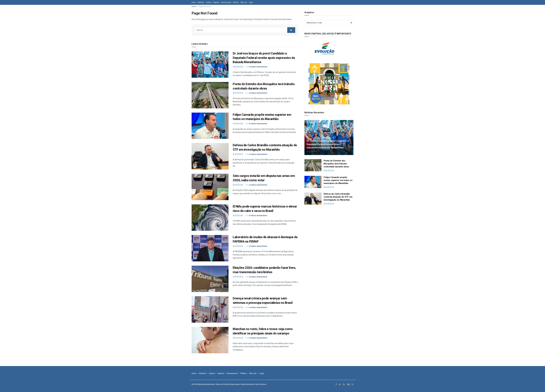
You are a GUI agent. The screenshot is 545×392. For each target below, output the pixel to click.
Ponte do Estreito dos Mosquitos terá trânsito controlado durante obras (336, 163)
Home (194, 7)
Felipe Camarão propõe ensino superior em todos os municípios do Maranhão (338, 180)
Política (236, 2)
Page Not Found (205, 7)
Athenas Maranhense (258, 67)
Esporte (216, 2)
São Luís (243, 2)
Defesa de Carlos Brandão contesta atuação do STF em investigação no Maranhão (338, 197)
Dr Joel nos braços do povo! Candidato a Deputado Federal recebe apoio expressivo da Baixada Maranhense (264, 58)
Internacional (226, 2)
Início (194, 2)
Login (251, 2)
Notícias (201, 2)
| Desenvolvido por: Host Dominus (253, 384)
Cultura (208, 2)
